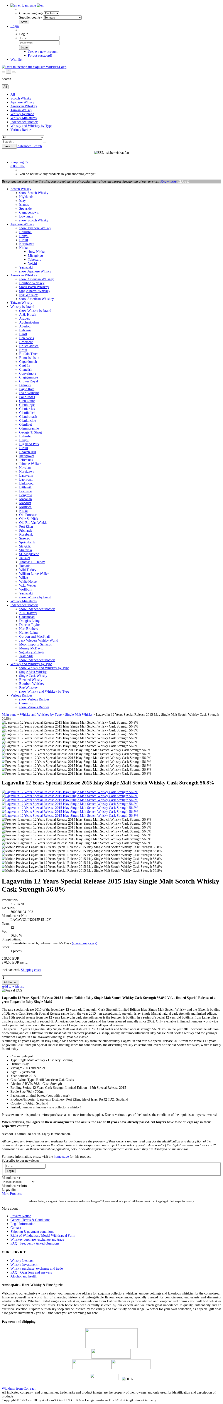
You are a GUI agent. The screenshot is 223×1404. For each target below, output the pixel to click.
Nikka (23, 248)
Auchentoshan (29, 322)
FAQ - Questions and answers (31, 1272)
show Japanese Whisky (35, 228)
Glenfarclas (27, 409)
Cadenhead (27, 617)
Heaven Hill (27, 452)
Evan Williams (29, 393)
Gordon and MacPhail (34, 636)
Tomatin (24, 566)
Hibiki (23, 240)
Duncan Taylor (29, 625)
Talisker (24, 558)
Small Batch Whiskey (34, 287)
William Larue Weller (34, 573)
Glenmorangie (29, 428)
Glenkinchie (27, 420)
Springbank (27, 542)
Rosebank (26, 534)
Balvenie (25, 330)
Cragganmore (28, 377)
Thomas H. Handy (32, 562)
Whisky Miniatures (23, 118)
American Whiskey (23, 106)
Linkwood (26, 483)
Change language (31, 13)
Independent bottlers (24, 122)
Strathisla (25, 550)
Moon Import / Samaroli (35, 644)
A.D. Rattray (28, 613)
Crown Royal (28, 381)
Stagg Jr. (25, 546)
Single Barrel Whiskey (34, 291)
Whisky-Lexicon (22, 1260)
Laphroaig (26, 479)
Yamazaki (26, 267)
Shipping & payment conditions (32, 1231)
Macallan (25, 499)
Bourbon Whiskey (31, 283)
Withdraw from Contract (18, 1388)
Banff (23, 334)
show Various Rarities (34, 699)
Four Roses (27, 397)
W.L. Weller (27, 585)
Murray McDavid (31, 648)
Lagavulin (26, 475)
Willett (23, 577)
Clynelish (25, 369)
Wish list (16, 59)
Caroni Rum (27, 703)
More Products (12, 1193)
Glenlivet (25, 424)
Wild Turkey (27, 570)
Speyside (25, 208)
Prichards (25, 530)
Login (14, 26)
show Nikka (36, 251)
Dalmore (25, 385)
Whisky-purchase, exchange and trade (36, 1268)
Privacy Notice (20, 1216)
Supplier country (30, 17)
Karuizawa (26, 244)
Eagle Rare (26, 389)
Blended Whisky (30, 679)
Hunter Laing (28, 632)
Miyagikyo (35, 255)
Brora (23, 350)
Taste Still (26, 656)
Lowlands (26, 216)
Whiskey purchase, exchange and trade (37, 1239)
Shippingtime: (11, 939)
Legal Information (22, 1224)
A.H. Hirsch (27, 314)
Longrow (25, 495)
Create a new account (42, 51)
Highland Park (29, 444)
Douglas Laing (29, 621)
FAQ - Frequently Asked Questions (34, 1243)
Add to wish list (13, 986)
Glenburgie (27, 405)
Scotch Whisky (20, 98)
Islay (22, 200)
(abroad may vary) (84, 943)
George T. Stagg (30, 432)
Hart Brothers (28, 628)
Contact (15, 1227)
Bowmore (26, 342)
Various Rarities (21, 130)
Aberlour (25, 326)
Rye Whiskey (28, 295)
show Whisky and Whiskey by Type (44, 668)
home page (61, 1156)
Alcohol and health (23, 1276)
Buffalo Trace (28, 354)
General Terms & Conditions (30, 1220)
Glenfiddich (27, 412)
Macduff (25, 503)
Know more (168, 181)
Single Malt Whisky (33, 672)
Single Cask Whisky (33, 676)
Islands (24, 204)
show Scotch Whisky (33, 193)
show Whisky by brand (35, 310)
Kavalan (25, 467)
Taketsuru (34, 259)
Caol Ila (24, 365)
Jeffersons (26, 460)
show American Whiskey (36, 279)
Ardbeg (24, 318)
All (12, 94)
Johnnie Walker (30, 464)
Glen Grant (27, 401)
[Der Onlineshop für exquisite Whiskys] (34, 67)
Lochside (25, 491)
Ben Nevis (26, 338)
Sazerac (24, 538)
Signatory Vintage (31, 652)
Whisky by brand (22, 114)
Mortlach (25, 507)
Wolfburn (25, 589)
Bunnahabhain (29, 358)
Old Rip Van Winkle (33, 522)
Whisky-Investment (23, 1264)
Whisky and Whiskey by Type (31, 126)
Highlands (26, 197)
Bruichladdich (29, 346)
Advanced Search (29, 146)
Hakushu (25, 232)
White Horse (28, 581)
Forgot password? (40, 55)
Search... (9, 146)
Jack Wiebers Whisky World (38, 640)
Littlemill (25, 487)
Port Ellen (26, 526)
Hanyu (24, 236)
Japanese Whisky (22, 102)
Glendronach (28, 416)
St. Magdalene (29, 554)
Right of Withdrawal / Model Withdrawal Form (42, 1235)
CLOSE (183, 181)
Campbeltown (29, 212)
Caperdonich (28, 361)
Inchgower (26, 456)
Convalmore (27, 373)
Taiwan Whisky (21, 110)
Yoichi (32, 263)
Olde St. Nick (28, 519)
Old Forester (27, 515)
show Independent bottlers (37, 609)
